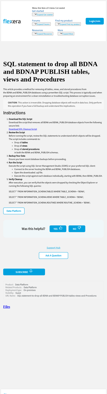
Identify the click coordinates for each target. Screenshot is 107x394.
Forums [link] (36, 20)
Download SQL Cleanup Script (23, 129)
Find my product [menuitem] (63, 20)
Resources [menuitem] (37, 30)
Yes (56, 228)
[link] (48, 11)
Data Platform (14, 210)
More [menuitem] (60, 30)
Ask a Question (53, 255)
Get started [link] (38, 11)
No (74, 228)
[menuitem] (68, 22)
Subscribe (22, 272)
